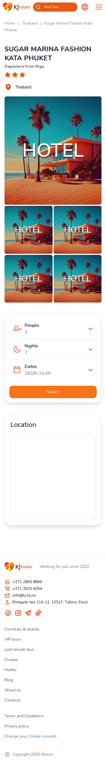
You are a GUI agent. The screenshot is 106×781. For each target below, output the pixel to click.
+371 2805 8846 (27, 581)
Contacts (13, 700)
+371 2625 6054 (27, 588)
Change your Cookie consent (30, 736)
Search (53, 391)
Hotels (10, 669)
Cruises (11, 659)
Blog (9, 680)
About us (13, 690)
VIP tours (13, 639)
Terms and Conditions (24, 716)
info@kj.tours (24, 595)
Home (10, 23)
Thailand (30, 23)
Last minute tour (19, 649)
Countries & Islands (22, 629)
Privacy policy (17, 726)
